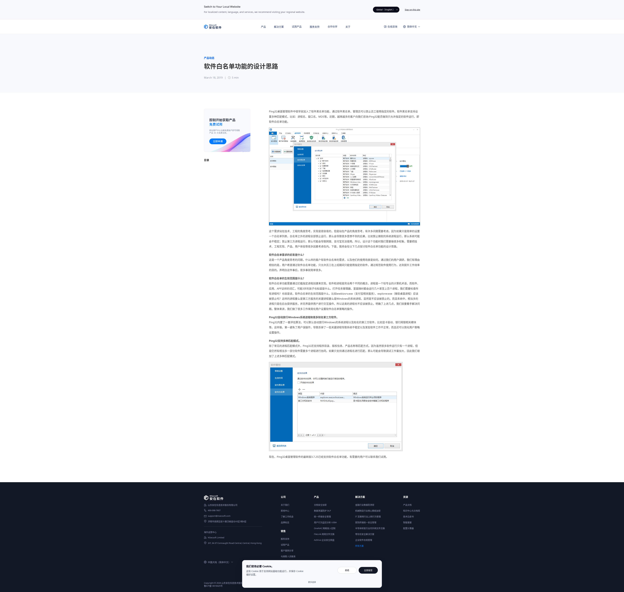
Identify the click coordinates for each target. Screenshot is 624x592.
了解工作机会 (287, 516)
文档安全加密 (320, 504)
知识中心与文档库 (411, 510)
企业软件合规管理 (363, 539)
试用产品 (297, 26)
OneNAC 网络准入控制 (324, 528)
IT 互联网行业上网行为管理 (368, 516)
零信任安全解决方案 (364, 534)
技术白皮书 (408, 516)
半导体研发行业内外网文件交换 (370, 528)
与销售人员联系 (288, 556)
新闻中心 (285, 510)
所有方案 (359, 545)
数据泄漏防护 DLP (322, 510)
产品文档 (407, 504)
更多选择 (312, 582)
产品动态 (209, 58)
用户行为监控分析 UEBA (325, 522)
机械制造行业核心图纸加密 (368, 510)
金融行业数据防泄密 (364, 504)
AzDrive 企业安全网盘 (324, 539)
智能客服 (407, 522)
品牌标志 (285, 522)
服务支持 (285, 538)
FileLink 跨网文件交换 (324, 534)
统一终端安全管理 (322, 516)
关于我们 (285, 504)
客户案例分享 (287, 550)
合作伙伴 (332, 26)
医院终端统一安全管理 (365, 522)
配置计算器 (408, 528)
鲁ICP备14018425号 (213, 585)
